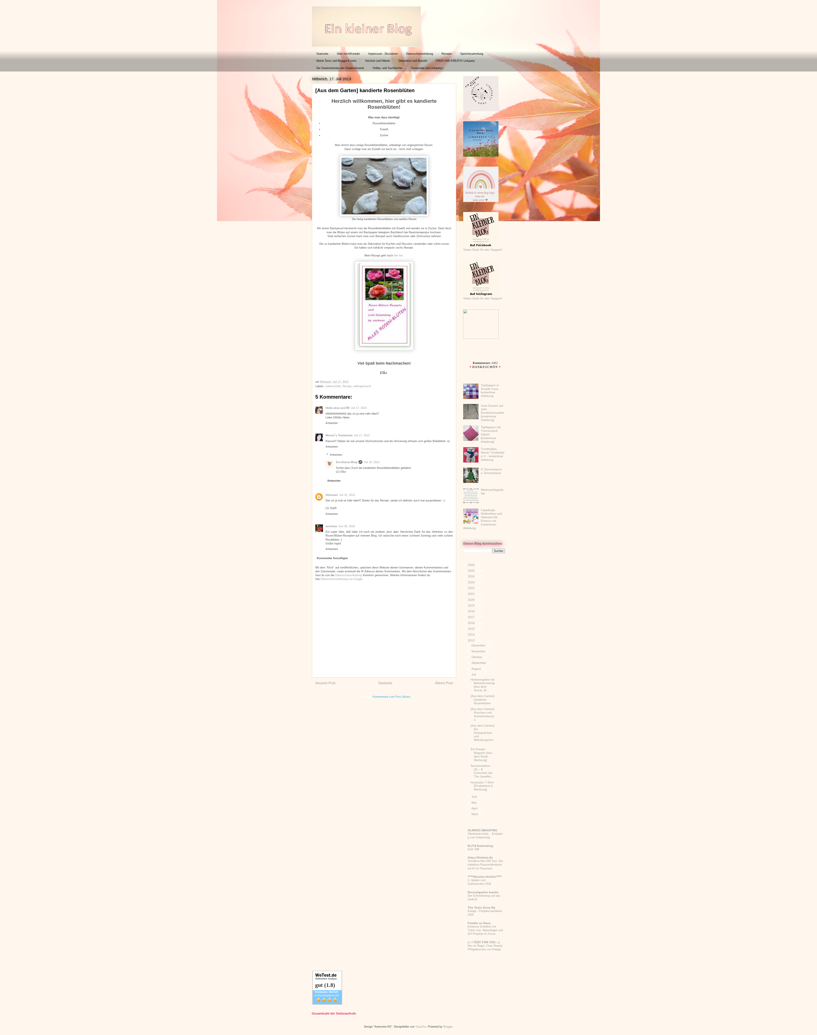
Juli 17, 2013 (359, 407)
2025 (472, 570)
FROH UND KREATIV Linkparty (455, 60)
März (475, 814)
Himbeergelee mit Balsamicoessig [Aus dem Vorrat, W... (483, 685)
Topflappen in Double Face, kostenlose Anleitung (490, 391)
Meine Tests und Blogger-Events (336, 60)
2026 (472, 565)
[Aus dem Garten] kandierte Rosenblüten (482, 699)
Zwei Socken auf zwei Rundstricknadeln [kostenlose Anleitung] (492, 413)
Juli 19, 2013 (371, 462)
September (479, 662)
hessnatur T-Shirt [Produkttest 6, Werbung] (482, 786)
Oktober (477, 657)
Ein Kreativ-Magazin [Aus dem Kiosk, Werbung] (481, 754)
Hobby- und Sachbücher (387, 68)
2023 (472, 582)
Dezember (478, 645)
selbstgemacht (362, 386)
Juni (474, 796)
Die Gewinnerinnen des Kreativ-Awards (340, 68)
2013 (472, 640)
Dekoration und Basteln (413, 60)
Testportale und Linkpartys (427, 68)
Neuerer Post (325, 683)
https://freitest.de (480, 857)
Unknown (332, 495)
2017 (472, 617)
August (476, 668)
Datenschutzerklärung (419, 53)
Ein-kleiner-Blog (346, 462)
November (478, 651)
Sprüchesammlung (471, 53)
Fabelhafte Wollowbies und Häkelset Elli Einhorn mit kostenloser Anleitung (482, 519)
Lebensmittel (333, 386)
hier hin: (399, 255)
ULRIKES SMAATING (482, 830)
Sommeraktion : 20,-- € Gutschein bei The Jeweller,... (482, 771)
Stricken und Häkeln (377, 60)
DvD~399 (473, 849)
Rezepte (446, 53)
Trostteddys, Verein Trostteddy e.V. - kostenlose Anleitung (492, 454)
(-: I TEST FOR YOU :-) (484, 942)
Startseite (322, 53)
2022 (472, 588)
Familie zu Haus (479, 923)
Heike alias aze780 (338, 407)
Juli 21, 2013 (347, 495)
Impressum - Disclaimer (383, 53)
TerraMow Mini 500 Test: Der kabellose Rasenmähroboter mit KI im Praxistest (485, 864)
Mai (474, 802)
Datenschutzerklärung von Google (341, 579)
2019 (472, 605)
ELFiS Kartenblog (480, 845)
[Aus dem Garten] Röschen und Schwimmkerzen (482, 714)
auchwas (331, 526)
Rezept (347, 386)
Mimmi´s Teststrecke (339, 435)
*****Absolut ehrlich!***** (485, 876)
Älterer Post (444, 683)
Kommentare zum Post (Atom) (391, 696)
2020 (472, 599)
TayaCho (420, 1026)
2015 (472, 628)
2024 (472, 576)
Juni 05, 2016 (346, 526)
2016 (472, 623)
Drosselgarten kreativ (483, 892)
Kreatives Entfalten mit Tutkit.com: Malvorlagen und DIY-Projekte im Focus (485, 930)
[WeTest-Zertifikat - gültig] (327, 1003)
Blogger (447, 1026)
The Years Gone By (481, 907)
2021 (472, 594)
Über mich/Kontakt (348, 53)
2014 (472, 634)
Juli (474, 674)
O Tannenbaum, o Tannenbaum (492, 471)
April (474, 808)
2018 (472, 611)
